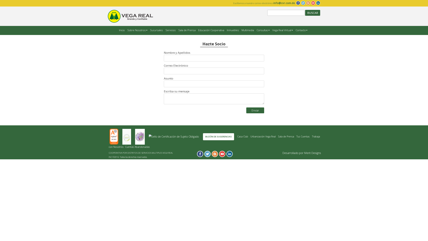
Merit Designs (312, 153)
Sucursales (156, 30)
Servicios (171, 30)
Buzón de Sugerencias (218, 136)
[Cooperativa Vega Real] (130, 16)
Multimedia (248, 30)
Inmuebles (233, 30)
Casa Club (242, 136)
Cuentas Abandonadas (137, 146)
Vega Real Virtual (281, 30)
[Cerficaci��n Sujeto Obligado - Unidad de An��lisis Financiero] (174, 136)
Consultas (262, 30)
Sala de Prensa (187, 30)
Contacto (301, 30)
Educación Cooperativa (211, 30)
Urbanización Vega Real (263, 136)
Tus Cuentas (303, 136)
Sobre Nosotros (136, 30)
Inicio (122, 30)
